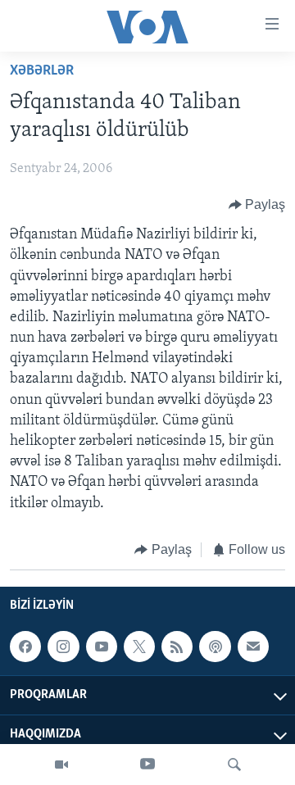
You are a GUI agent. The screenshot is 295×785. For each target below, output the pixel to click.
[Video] (61, 764)
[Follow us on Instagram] (63, 646)
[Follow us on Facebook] (25, 646)
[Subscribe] (253, 646)
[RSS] (177, 646)
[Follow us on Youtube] (101, 646)
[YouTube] (147, 764)
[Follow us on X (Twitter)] (139, 646)
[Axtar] (234, 764)
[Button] (257, 205)
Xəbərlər (42, 71)
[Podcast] (214, 646)
